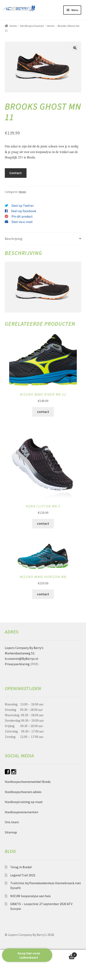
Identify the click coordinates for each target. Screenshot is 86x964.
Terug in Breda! (21, 867)
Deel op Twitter (22, 205)
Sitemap (11, 832)
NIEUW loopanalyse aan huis (30, 896)
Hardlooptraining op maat (24, 802)
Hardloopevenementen (21, 812)
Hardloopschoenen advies (23, 792)
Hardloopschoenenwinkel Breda (28, 782)
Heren (50, 26)
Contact (15, 173)
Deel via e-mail (22, 222)
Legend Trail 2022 (22, 875)
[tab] (43, 239)
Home (13, 26)
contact (43, 412)
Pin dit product (22, 216)
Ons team (12, 822)
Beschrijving (13, 239)
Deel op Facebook (23, 211)
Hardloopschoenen (32, 26)
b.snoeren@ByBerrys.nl (21, 658)
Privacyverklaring (17, 664)
